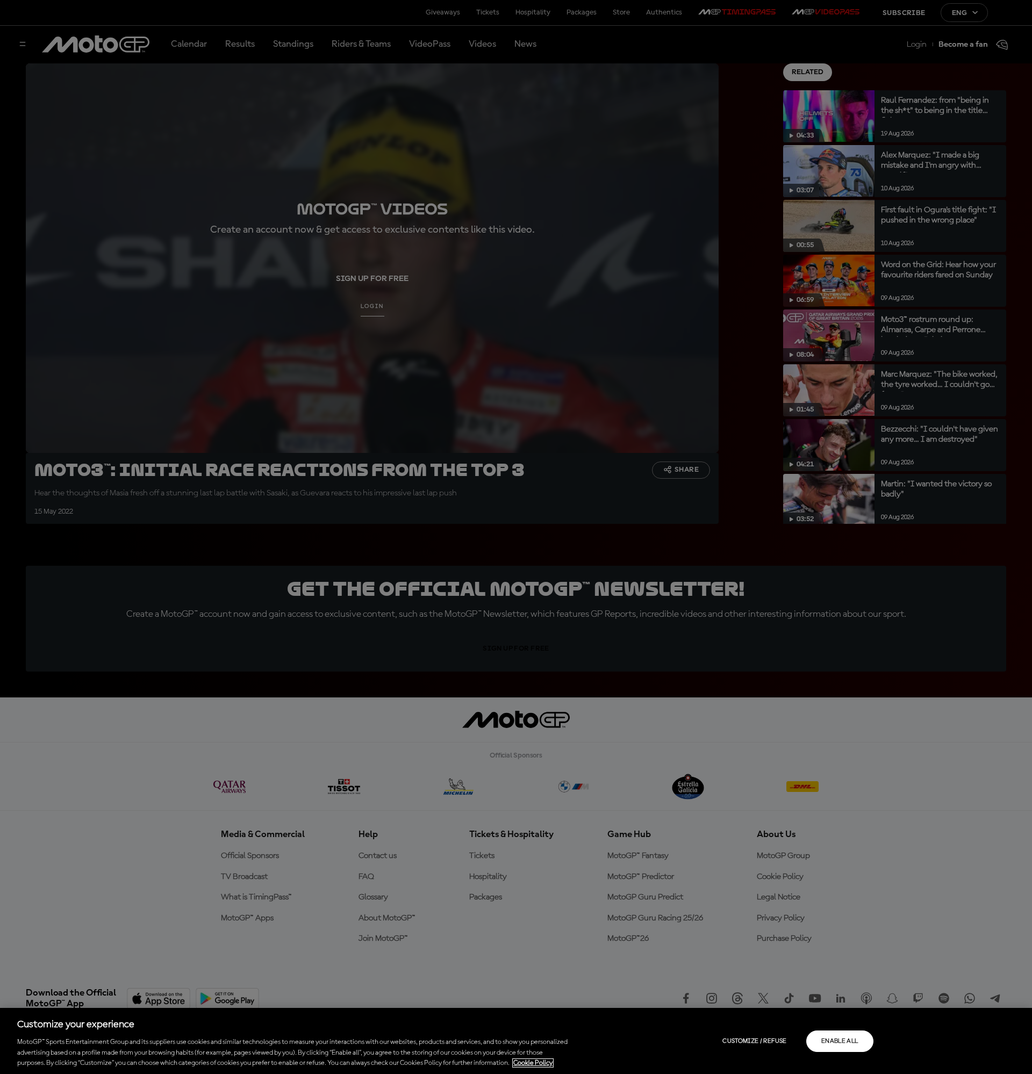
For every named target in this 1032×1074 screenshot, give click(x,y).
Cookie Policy (533, 1062)
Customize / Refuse (754, 1041)
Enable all (839, 1041)
